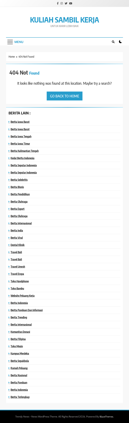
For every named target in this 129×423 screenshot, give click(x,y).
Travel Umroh (18, 266)
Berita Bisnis (17, 187)
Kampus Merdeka (20, 353)
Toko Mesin (17, 346)
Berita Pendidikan (20, 194)
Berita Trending (19, 317)
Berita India (17, 230)
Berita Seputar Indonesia (24, 165)
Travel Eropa (17, 274)
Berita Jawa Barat (20, 121)
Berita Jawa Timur (20, 143)
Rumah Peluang (19, 368)
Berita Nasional (19, 375)
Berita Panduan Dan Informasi (27, 310)
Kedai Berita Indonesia (22, 158)
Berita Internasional (21, 223)
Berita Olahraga (19, 201)
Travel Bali (16, 252)
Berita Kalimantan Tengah (25, 151)
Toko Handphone (20, 281)
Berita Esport (18, 208)
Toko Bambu (17, 288)
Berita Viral (17, 237)
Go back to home (64, 96)
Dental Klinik (18, 245)
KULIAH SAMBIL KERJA (64, 19)
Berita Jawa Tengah (21, 136)
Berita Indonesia (19, 303)
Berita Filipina (18, 339)
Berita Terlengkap (20, 397)
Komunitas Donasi (20, 331)
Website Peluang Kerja (23, 295)
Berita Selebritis (19, 179)
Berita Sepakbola (20, 361)
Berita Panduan (19, 382)
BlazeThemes (106, 416)
